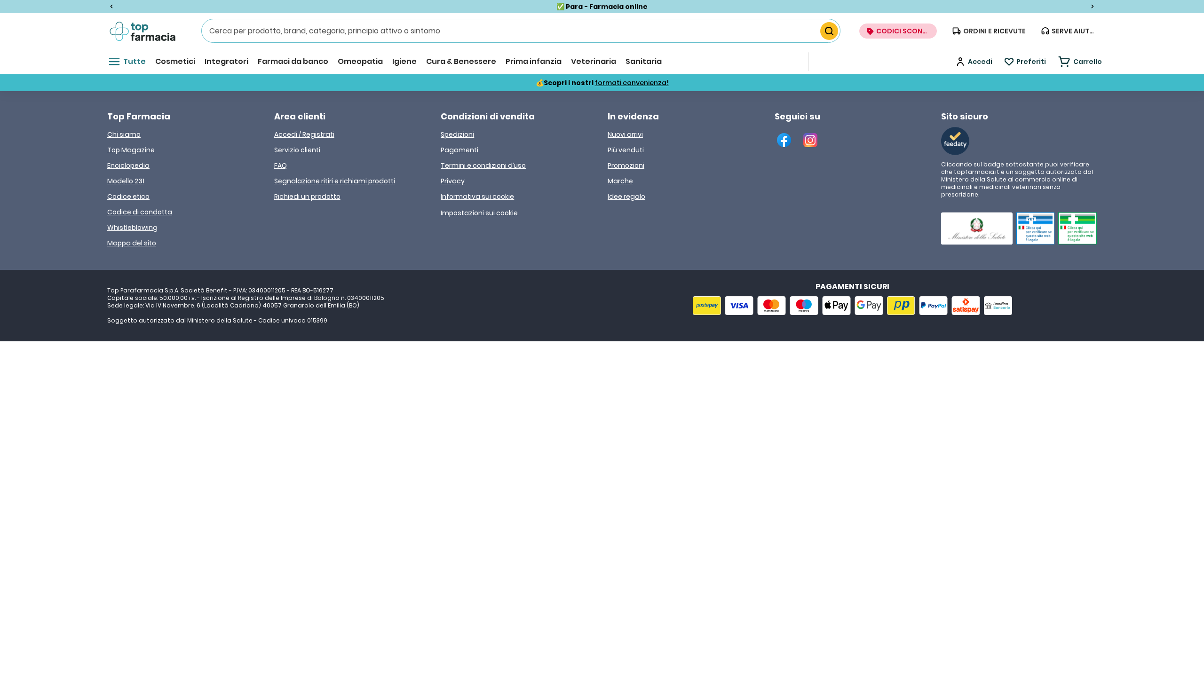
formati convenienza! (632, 82)
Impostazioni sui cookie (479, 213)
